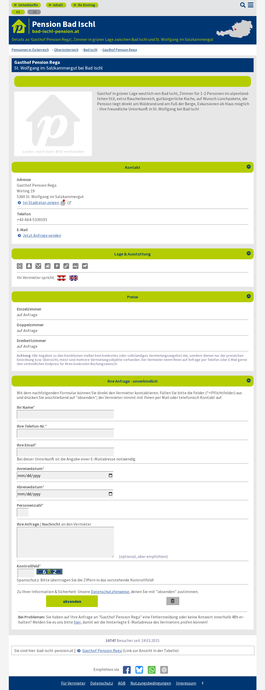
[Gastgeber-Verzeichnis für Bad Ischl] (20, 26)
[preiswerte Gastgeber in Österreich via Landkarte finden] (234, 34)
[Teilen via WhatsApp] (153, 670)
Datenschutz (101, 683)
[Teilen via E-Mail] (166, 670)
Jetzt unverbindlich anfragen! (135, 81)
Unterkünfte (26, 5)
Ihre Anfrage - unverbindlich (179, 381)
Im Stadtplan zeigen (41, 202)
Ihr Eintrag (84, 5)
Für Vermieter (73, 683)
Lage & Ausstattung (182, 253)
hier (77, 622)
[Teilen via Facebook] (129, 670)
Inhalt (56, 5)
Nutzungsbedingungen (150, 683)
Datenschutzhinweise (110, 591)
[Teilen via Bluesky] (141, 670)
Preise (189, 296)
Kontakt (188, 167)
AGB (122, 683)
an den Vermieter (54, 524)
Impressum (186, 683)
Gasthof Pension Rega (102, 650)
